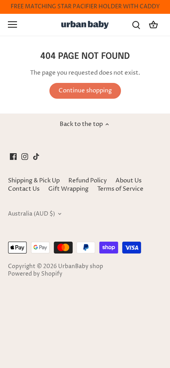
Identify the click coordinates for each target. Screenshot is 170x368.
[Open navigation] (12, 24)
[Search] (136, 25)
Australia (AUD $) (31, 214)
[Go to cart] (153, 25)
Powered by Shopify (35, 274)
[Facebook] (13, 156)
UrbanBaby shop (80, 266)
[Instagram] (24, 156)
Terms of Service (120, 189)
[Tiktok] (36, 156)
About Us (128, 180)
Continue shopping (85, 90)
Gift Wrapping (68, 189)
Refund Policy (87, 180)
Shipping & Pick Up (34, 180)
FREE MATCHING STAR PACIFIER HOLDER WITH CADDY (85, 7)
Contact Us (24, 189)
